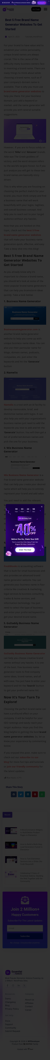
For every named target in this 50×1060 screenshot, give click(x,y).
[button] (42, 507)
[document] (25, 530)
